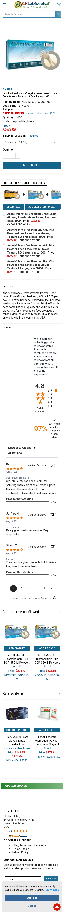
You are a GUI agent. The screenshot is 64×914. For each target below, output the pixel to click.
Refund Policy (20, 852)
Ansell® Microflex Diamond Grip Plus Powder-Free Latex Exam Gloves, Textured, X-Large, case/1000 (31, 249)
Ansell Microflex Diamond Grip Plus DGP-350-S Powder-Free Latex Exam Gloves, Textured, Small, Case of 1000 (47, 659)
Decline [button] (32, 905)
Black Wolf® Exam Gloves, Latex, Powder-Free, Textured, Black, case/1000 (17, 740)
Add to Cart (17, 648)
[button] (54, 612)
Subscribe (51, 878)
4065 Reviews (40, 409)
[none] (32, 55)
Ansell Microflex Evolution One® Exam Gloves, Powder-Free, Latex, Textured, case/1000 (32, 217)
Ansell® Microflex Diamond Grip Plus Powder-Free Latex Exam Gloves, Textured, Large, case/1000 (31, 265)
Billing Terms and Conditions (29, 845)
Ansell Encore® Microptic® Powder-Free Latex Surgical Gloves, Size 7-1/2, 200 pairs (47, 740)
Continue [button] (32, 898)
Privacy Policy (20, 848)
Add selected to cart (42, 207)
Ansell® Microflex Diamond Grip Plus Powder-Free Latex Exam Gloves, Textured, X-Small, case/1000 (31, 233)
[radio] (53, 390)
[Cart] (59, 4)
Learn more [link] (52, 890)
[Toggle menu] (4, 4)
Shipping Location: (20, 135)
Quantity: (8, 149)
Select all (13, 207)
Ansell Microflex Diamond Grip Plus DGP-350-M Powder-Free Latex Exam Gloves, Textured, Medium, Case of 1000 (17, 659)
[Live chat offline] (57, 907)
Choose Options (18, 224)
